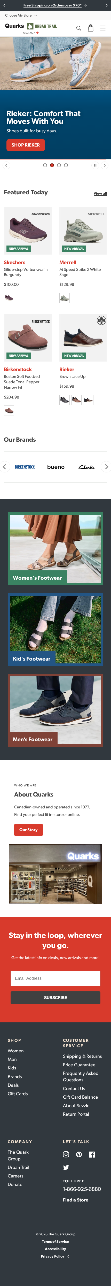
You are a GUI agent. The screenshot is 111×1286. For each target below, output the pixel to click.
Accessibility (55, 1249)
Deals (13, 1085)
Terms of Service (55, 1241)
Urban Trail (18, 1167)
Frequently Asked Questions (81, 1076)
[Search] (78, 28)
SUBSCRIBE (55, 997)
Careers (15, 1176)
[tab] (45, 165)
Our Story (28, 829)
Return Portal (76, 1114)
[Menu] (102, 28)
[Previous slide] (6, 165)
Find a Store (75, 1200)
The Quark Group (18, 1155)
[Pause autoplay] (95, 165)
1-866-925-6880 (82, 1189)
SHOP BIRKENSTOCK (33, 145)
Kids (12, 1068)
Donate (15, 1184)
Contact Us (74, 1088)
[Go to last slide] (4, 5)
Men (12, 1059)
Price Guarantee (79, 1065)
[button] (90, 28)
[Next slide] (106, 5)
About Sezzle (76, 1105)
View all (100, 193)
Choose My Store (18, 15)
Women (16, 1051)
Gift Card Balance (80, 1097)
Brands (15, 1077)
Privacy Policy (52, 1256)
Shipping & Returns (82, 1056)
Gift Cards (18, 1094)
